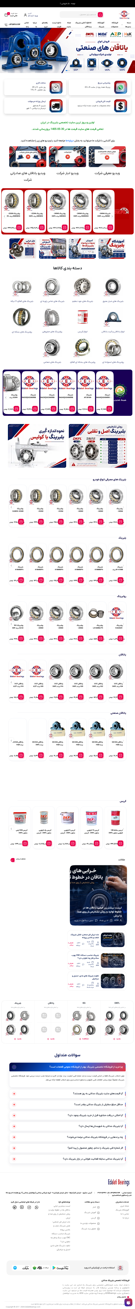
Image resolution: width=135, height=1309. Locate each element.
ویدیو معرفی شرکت (107, 173)
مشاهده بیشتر (21, 859)
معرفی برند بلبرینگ (88, 1229)
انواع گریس (83, 331)
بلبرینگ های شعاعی (52, 362)
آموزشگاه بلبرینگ (101, 25)
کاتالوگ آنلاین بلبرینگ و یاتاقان (83, 25)
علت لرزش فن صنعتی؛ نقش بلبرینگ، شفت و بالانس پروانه (61, 1226)
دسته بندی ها (128, 25)
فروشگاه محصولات (114, 25)
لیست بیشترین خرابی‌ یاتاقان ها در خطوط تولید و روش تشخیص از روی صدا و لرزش (99, 911)
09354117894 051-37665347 (109, 1193)
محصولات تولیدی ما (88, 1223)
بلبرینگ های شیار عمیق (113, 301)
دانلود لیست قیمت (56, 25)
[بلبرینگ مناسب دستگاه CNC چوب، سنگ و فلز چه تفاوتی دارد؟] (113, 960)
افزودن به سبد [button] (94, 227)
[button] (67, 70)
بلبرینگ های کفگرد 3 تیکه (22, 301)
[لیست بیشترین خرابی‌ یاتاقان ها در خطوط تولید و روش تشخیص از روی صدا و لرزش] (98, 895)
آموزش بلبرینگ (90, 1212)
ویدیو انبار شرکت (67, 173)
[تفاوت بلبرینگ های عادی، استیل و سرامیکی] (113, 981)
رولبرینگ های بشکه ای (22, 332)
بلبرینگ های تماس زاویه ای (52, 301)
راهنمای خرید (45, 25)
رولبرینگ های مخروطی (52, 331)
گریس (93, 1218)
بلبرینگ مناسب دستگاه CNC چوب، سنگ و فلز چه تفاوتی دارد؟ (60, 1238)
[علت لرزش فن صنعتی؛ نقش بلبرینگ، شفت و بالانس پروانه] (113, 940)
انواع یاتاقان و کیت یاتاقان (113, 331)
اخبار (94, 1207)
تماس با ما (26, 25)
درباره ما (35, 25)
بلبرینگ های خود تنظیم (82, 301)
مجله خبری (124, 1206)
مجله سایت (69, 25)
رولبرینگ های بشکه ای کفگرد (82, 362)
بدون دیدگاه (78, 944)
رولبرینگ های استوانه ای (113, 362)
